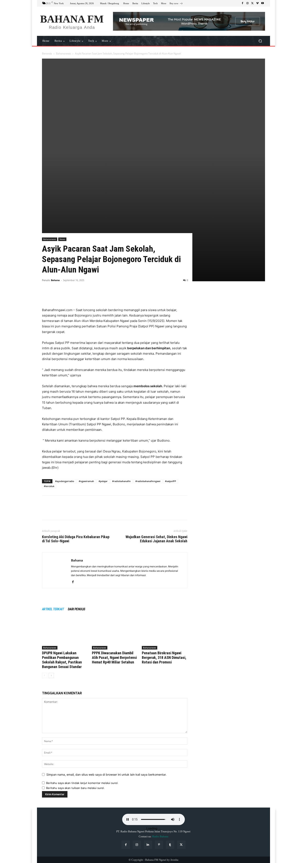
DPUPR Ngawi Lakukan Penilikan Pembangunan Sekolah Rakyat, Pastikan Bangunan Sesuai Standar (62, 660)
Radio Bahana (160, 836)
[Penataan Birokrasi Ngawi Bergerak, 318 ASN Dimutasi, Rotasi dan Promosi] (164, 633)
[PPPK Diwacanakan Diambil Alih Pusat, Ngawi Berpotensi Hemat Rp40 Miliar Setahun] (114, 633)
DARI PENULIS (76, 609)
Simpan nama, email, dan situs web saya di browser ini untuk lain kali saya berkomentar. (106, 774)
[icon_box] (176, 4)
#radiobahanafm (121, 481)
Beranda (47, 53)
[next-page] (51, 675)
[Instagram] (247, 3)
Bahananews (63, 53)
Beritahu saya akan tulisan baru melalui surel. (75, 788)
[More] (84, 295)
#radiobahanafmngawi (147, 481)
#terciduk (49, 486)
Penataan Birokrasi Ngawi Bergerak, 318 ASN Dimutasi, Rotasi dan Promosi (164, 657)
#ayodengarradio (64, 481)
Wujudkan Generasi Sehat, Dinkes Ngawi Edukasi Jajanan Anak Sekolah (156, 539)
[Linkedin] (148, 845)
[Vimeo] (257, 3)
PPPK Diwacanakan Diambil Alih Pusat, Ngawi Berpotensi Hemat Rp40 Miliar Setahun (114, 657)
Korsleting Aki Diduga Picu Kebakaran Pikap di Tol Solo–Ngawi (75, 539)
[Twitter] (252, 3)
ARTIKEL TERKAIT (53, 609)
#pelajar (103, 481)
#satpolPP (170, 481)
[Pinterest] (65, 295)
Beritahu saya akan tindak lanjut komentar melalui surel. (82, 783)
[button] (260, 41)
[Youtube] (262, 3)
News (62, 239)
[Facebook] (242, 3)
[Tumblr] (170, 845)
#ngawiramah (86, 481)
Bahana (55, 280)
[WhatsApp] (75, 295)
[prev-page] (44, 675)
